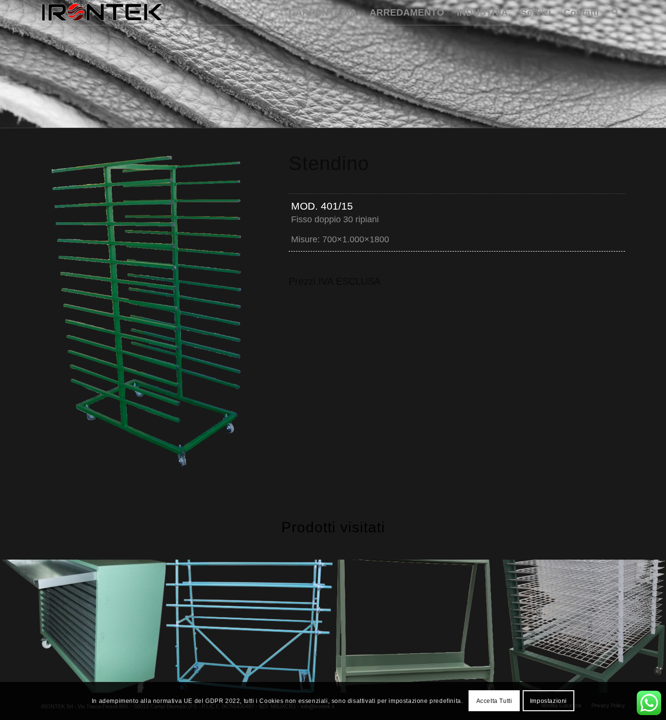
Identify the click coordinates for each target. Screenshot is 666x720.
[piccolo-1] (102, 12)
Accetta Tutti (494, 701)
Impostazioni (548, 701)
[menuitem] (322, 12)
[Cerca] (615, 12)
